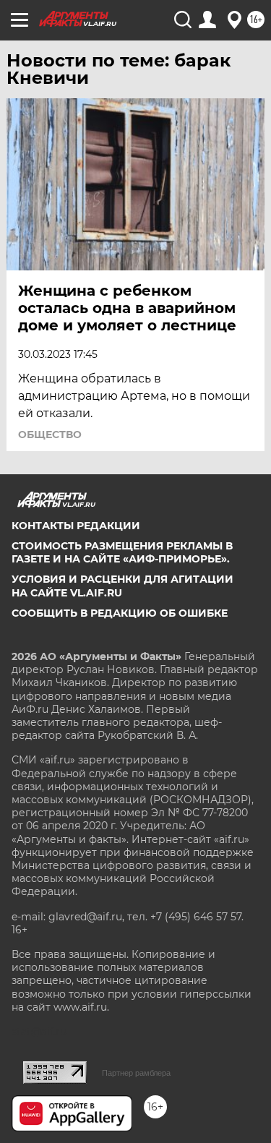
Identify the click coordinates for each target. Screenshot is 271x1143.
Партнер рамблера (136, 1073)
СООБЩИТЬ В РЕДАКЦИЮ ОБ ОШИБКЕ (120, 613)
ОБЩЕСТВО (50, 434)
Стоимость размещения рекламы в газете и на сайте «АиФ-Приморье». (122, 552)
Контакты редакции (76, 525)
